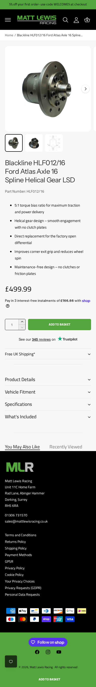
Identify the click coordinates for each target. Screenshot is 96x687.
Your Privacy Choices (20, 581)
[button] (7, 19)
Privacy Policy (15, 568)
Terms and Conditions (20, 534)
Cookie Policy (14, 574)
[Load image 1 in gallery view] (14, 143)
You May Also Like (22, 446)
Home (9, 35)
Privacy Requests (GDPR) (23, 587)
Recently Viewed (65, 446)
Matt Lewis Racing (41, 667)
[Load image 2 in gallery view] (34, 143)
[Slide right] (85, 89)
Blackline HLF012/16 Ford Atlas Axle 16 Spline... (50, 35)
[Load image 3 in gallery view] (54, 143)
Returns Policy (15, 541)
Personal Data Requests (22, 594)
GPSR (9, 561)
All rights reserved (66, 667)
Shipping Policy (16, 548)
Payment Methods (18, 554)
